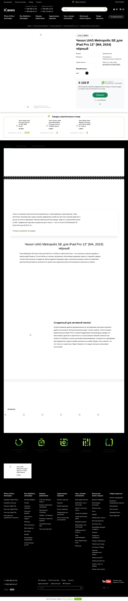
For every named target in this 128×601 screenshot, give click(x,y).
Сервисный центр (56, 583)
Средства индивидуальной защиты (96, 552)
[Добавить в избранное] (92, 35)
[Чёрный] (86, 73)
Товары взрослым (116, 493)
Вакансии (68, 583)
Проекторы (78, 546)
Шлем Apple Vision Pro (81, 499)
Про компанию (8, 2)
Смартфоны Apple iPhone (11, 499)
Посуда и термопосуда (98, 540)
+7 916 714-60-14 (47, 11)
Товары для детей (97, 557)
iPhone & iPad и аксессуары (41, 25)
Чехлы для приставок (45, 529)
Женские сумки (96, 508)
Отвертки (94, 532)
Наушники (60, 503)
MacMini (26, 534)
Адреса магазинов (80, 2)
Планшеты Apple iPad (10, 506)
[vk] (104, 587)
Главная (29, 25)
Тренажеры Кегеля (115, 512)
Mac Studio (27, 531)
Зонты (93, 511)
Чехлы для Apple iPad (55, 25)
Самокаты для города (98, 544)
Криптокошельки (29, 528)
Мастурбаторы (114, 506)
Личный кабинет (119, 2)
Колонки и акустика (62, 499)
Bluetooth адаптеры (62, 506)
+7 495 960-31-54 (31, 9)
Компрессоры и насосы (98, 517)
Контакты (39, 2)
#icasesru (11, 409)
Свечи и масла (114, 509)
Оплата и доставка (20, 2)
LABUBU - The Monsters (46, 515)
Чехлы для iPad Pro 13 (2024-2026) (89, 25)
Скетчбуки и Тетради (98, 547)
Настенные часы (96, 524)
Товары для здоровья (81, 513)
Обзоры (31, 2)
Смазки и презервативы (116, 497)
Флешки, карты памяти (98, 569)
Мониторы (27, 521)
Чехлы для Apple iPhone (11, 509)
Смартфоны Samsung (10, 503)
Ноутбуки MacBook (29, 499)
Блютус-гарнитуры (62, 509)
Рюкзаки (26, 503)
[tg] (108, 587)
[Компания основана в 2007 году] (11, 9)
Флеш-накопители (29, 525)
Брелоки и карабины (98, 499)
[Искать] (105, 9)
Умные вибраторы (115, 515)
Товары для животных (98, 560)
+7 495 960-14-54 (47, 9)
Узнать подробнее (67, 599)
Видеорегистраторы (80, 521)
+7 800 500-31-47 (31, 11)
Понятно (78, 599)
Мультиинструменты (98, 520)
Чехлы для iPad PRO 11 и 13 (70, 25)
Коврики (94, 514)
